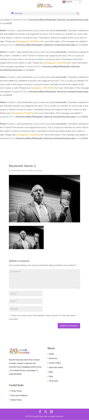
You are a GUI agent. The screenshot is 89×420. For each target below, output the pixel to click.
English (68, 2)
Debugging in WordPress (28, 41)
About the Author (56, 367)
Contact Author (55, 363)
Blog (51, 372)
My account (53, 381)
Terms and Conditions (19, 395)
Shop (51, 376)
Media (51, 354)
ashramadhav (16, 170)
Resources (53, 358)
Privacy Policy (16, 391)
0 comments (37, 170)
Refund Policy (16, 400)
